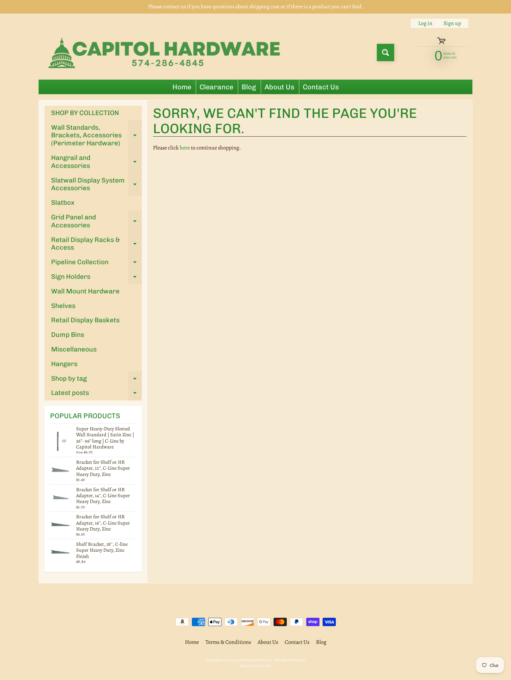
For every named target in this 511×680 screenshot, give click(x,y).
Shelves (63, 306)
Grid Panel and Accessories (96, 221)
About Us (279, 87)
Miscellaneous (74, 349)
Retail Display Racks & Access (96, 244)
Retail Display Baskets (85, 320)
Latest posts (96, 394)
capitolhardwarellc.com (253, 660)
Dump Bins (67, 335)
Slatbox (62, 203)
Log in (425, 23)
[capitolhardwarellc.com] (166, 52)
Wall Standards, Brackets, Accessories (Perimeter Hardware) (96, 135)
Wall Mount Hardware (85, 291)
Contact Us (321, 87)
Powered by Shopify (255, 666)
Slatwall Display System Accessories (96, 184)
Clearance (216, 87)
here (185, 148)
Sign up (452, 23)
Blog (249, 87)
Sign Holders (96, 278)
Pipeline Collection (96, 263)
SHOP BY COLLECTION (85, 113)
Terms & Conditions (228, 642)
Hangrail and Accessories (96, 162)
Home (181, 87)
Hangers (64, 364)
